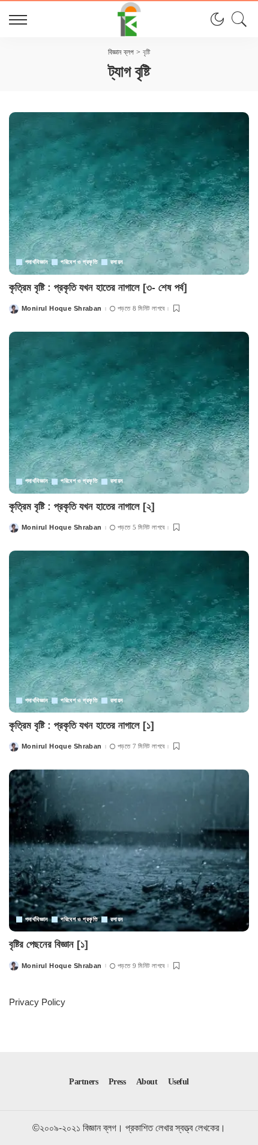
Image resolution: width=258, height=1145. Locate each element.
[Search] (236, 19)
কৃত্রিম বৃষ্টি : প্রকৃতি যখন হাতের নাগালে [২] (82, 506)
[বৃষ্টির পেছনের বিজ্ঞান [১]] (129, 850)
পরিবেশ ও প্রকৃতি (79, 262)
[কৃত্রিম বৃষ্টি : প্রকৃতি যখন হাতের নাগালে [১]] (129, 632)
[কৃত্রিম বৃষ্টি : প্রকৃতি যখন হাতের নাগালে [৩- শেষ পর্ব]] (129, 193)
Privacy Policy (37, 1002)
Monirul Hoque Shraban (62, 308)
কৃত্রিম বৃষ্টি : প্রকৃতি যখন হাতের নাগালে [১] (81, 725)
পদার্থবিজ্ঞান (36, 262)
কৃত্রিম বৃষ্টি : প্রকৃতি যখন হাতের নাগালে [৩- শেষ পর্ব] (98, 287)
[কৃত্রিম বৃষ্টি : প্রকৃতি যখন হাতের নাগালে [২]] (129, 413)
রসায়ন (116, 262)
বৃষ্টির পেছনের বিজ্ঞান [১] (48, 944)
